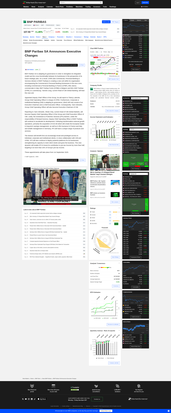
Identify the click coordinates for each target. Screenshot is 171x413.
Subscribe (145, 2)
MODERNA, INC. (129, 101)
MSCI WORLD (128, 57)
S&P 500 (127, 35)
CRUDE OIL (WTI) (127, 277)
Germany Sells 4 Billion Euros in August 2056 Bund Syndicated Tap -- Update (48, 232)
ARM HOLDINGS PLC (130, 190)
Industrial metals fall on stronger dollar (39, 250)
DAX (126, 45)
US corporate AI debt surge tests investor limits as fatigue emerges (92, 29)
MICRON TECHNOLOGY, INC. (132, 114)
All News (25, 40)
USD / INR (125, 239)
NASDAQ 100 (128, 39)
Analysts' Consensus (97, 263)
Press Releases (68, 40)
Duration (92, 52)
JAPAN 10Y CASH (129, 339)
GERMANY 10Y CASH (130, 337)
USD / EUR (126, 231)
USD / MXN (126, 235)
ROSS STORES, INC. (130, 181)
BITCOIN (127, 305)
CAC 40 (126, 47)
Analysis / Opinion (96, 151)
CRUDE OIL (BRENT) (128, 279)
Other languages (89, 40)
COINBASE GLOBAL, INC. (131, 136)
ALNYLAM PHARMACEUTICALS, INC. (133, 185)
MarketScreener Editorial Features (104, 40)
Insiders (53, 40)
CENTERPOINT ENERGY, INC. (132, 146)
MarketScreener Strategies (30, 43)
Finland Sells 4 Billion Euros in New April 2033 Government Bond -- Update (48, 225)
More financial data (114, 144)
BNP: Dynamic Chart (114, 79)
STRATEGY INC (128, 177)
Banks (118, 104)
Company (52, 37)
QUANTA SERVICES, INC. (131, 144)
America (139, 20)
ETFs (105, 37)
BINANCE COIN (128, 311)
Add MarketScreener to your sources (68, 65)
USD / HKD (126, 250)
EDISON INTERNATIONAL (131, 150)
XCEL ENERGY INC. (130, 192)
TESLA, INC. (128, 179)
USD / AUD (126, 246)
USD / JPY (125, 243)
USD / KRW (126, 248)
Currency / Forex (127, 218)
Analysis (41, 6)
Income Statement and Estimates (101, 117)
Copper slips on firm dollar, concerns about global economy (44, 247)
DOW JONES (128, 37)
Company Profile (96, 85)
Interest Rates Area (135, 346)
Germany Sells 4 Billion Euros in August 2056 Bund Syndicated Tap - (46, 238)
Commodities (126, 262)
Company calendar (114, 363)
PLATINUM (126, 283)
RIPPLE (126, 313)
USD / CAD (126, 233)
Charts (38, 37)
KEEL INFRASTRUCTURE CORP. (133, 121)
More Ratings (115, 257)
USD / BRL (125, 237)
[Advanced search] (101, 2)
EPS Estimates (95, 292)
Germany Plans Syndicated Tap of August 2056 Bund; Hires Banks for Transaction (49, 244)
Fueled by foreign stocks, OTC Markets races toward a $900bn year (46, 253)
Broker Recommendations (36, 40)
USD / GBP (126, 252)
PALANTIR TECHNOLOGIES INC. (133, 183)
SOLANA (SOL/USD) (130, 309)
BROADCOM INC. (129, 107)
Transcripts (59, 40)
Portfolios (69, 6)
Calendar (50, 6)
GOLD (124, 275)
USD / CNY (126, 241)
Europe (132, 20)
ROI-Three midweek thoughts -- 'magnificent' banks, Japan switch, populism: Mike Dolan (51, 257)
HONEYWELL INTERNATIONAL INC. (133, 119)
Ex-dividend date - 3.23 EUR (113, 106)
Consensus (78, 37)
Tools (105, 6)
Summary (25, 37)
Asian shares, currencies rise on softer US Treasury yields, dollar (45, 219)
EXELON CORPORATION (131, 188)
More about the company (113, 110)
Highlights (46, 40)
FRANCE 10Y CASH (130, 341)
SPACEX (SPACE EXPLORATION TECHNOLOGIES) (133, 103)
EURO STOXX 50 (129, 49)
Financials (60, 37)
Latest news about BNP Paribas (34, 209)
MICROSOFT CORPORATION (132, 111)
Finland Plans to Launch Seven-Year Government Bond (43, 235)
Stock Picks (60, 6)
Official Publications (78, 40)
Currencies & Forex (135, 257)
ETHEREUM (128, 307)
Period (105, 52)
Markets (26, 6)
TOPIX (126, 53)
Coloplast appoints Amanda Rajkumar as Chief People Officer (44, 241)
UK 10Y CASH (128, 343)
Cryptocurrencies (127, 292)
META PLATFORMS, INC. (131, 109)
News (33, 6)
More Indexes (135, 69)
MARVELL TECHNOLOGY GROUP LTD (133, 196)
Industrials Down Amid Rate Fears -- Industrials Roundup (43, 222)
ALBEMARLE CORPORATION (132, 140)
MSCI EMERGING (129, 55)
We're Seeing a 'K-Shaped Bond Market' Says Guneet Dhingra (91, 32)
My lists (135, 123)
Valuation (69, 37)
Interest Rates (126, 321)
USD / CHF (126, 254)
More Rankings (135, 168)
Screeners (96, 6)
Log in (138, 2)
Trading (88, 6)
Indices (126, 20)
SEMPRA (127, 152)
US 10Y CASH (128, 335)
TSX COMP (127, 41)
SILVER (125, 281)
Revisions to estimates (113, 324)
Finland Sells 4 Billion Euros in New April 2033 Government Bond (45, 229)
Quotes (32, 37)
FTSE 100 (127, 43)
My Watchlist (126, 98)
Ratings (86, 37)
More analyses (115, 202)
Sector (99, 37)
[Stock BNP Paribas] (39, 69)
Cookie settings (65, 406)
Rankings (113, 6)
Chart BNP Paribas (96, 48)
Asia (146, 20)
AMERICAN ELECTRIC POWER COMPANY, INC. (133, 148)
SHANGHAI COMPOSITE (131, 51)
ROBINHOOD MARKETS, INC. (132, 132)
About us (88, 406)
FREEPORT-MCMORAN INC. (132, 138)
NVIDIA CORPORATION (130, 117)
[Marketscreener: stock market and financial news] (34, 2)
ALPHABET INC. (129, 105)
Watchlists (79, 6)
